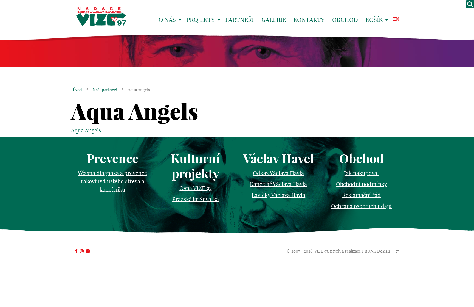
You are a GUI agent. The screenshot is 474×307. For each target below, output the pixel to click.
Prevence (112, 159)
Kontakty (309, 20)
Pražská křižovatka (195, 199)
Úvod (77, 89)
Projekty (200, 20)
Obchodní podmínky (361, 184)
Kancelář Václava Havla (278, 184)
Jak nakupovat (361, 173)
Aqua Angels (86, 130)
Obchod (345, 20)
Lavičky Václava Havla (278, 195)
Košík (374, 20)
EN (396, 19)
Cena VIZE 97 (195, 188)
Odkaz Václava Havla (278, 173)
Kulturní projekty (195, 166)
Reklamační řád (361, 195)
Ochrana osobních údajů (361, 206)
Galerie (273, 20)
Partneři (239, 20)
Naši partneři (105, 89)
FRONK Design (376, 251)
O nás (167, 20)
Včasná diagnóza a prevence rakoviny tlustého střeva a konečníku (112, 181)
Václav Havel (278, 159)
